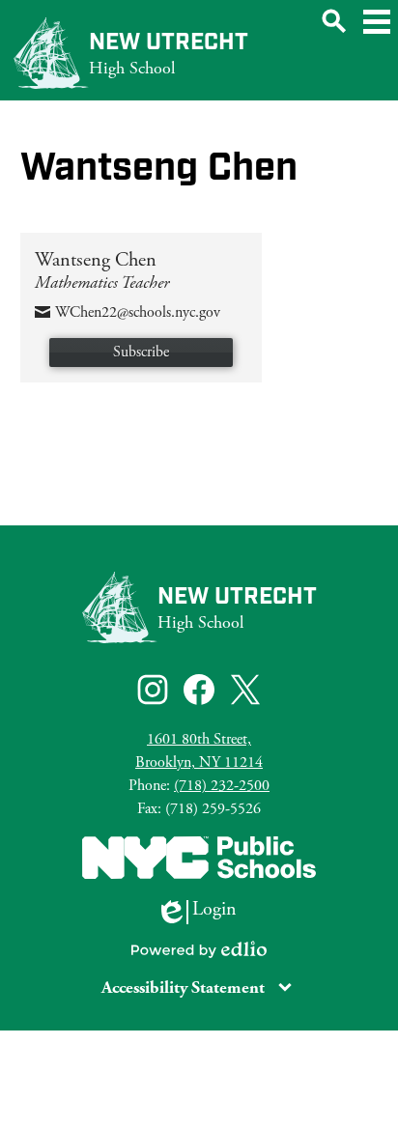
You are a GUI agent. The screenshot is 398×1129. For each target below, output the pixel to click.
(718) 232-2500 (222, 786)
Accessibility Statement (183, 987)
